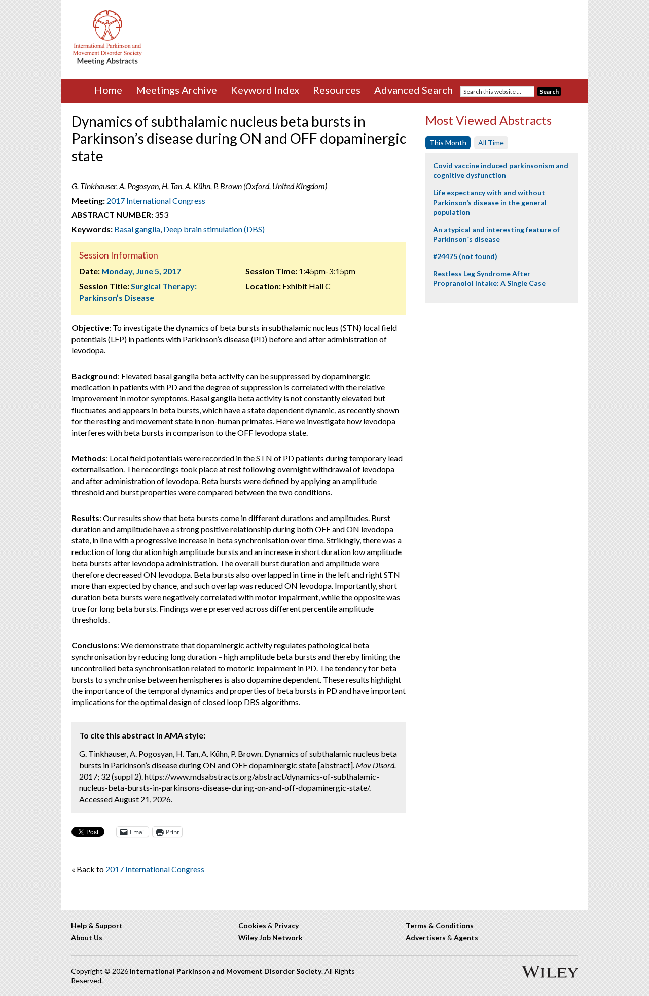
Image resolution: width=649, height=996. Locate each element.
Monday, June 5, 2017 (141, 271)
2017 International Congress (155, 200)
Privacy (286, 925)
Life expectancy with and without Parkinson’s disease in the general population (490, 202)
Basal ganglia (137, 229)
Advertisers (426, 937)
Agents (466, 937)
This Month (447, 142)
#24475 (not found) (465, 256)
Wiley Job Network (270, 937)
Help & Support (97, 925)
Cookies (252, 925)
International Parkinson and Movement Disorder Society (225, 971)
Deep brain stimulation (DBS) (214, 229)
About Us (86, 937)
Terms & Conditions (440, 925)
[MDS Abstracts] (107, 62)
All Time (491, 142)
